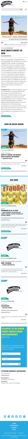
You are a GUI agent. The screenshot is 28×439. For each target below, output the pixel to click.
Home (14, 423)
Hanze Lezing (4, 304)
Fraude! (2, 209)
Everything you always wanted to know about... (11, 261)
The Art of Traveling (20, 39)
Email (24, 416)
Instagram (9, 416)
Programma (14, 425)
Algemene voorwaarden (10, 433)
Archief (14, 427)
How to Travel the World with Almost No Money (11, 155)
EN (26, 1)
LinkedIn (13, 416)
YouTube (20, 416)
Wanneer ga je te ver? (9, 210)
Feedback (14, 391)
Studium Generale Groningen (7, 4)
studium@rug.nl (5, 375)
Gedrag (15, 36)
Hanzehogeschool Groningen (6, 409)
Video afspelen (5, 116)
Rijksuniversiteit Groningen (6, 403)
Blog (14, 429)
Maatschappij (22, 36)
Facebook (5, 416)
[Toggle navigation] (26, 9)
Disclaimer (21, 433)
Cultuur (9, 36)
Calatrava (5, 306)
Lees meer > (24, 165)
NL (23, 1)
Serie (3, 130)
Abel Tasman (6, 263)
